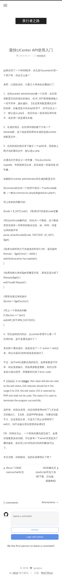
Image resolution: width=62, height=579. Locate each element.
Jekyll (15, 573)
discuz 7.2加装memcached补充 (15, 470)
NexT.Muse (47, 573)
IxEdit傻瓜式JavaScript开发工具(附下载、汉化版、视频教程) (45, 474)
